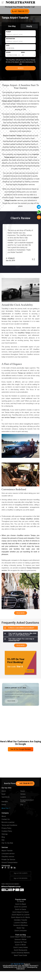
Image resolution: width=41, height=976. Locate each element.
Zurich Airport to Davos (20, 912)
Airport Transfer (7, 850)
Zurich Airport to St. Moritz (20, 917)
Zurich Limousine (21, 931)
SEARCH (20, 68)
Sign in (20, 873)
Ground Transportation (9, 862)
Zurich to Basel (20, 904)
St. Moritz (20, 901)
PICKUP (8, 32)
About (4, 816)
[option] (20, 244)
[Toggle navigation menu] (3, 2)
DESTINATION (10, 38)
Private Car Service (8, 859)
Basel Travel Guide (20, 955)
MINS (23, 52)
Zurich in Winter (20, 945)
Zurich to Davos (20, 909)
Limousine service (8, 853)
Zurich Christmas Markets (20, 953)
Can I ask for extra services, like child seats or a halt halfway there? (22, 634)
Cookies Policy (7, 831)
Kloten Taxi (20, 928)
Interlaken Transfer (20, 920)
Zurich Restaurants (20, 950)
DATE (7, 45)
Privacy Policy (6, 828)
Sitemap (5, 834)
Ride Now (30, 671)
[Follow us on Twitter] (3, 868)
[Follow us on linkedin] (15, 868)
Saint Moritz (5, 797)
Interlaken (5, 801)
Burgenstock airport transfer (27, 800)
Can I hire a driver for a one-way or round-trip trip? (21, 639)
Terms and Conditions (9, 825)
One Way (12, 26)
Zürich (4, 791)
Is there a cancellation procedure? (21, 628)
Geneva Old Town (20, 942)
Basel (3, 794)
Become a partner (8, 822)
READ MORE (11, 701)
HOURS (8, 52)
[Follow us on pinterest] (12, 868)
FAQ (3, 840)
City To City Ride (7, 843)
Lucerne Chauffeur (20, 923)
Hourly (29, 26)
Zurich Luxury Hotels (20, 947)
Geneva (22, 794)
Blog (3, 837)
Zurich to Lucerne (20, 907)
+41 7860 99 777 (21, 11)
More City (5, 808)
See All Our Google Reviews (20, 749)
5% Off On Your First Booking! (15, 661)
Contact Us (6, 819)
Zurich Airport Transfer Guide (20, 937)
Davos (22, 791)
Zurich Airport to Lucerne (20, 915)
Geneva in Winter (20, 939)
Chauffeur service (8, 856)
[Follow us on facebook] (6, 868)
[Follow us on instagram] (9, 868)
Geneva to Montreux (20, 925)
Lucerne (23, 797)
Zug (21, 804)
